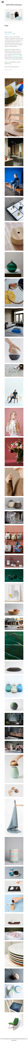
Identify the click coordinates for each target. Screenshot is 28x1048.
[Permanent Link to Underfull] (14, 933)
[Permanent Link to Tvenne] (14, 610)
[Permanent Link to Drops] (14, 265)
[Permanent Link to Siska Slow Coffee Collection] (14, 903)
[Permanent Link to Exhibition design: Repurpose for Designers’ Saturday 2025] (14, 152)
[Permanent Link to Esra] (14, 236)
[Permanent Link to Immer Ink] (14, 561)
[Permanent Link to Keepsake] (14, 790)
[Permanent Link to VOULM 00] (14, 209)
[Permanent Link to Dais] (14, 667)
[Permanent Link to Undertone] (14, 954)
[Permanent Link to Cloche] (14, 886)
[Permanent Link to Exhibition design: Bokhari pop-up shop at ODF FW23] (14, 539)
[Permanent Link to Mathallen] (14, 991)
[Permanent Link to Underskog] (14, 1006)
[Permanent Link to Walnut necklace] (14, 976)
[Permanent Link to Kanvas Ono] (14, 322)
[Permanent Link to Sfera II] (14, 705)
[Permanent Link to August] (14, 769)
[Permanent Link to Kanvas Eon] (14, 293)
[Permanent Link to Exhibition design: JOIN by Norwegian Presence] (14, 624)
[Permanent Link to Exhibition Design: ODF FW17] (14, 733)
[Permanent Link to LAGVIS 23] (14, 422)
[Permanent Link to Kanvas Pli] (14, 370)
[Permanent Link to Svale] (14, 920)
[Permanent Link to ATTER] (14, 92)
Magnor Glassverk (9, 33)
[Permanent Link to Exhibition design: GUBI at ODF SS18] (14, 747)
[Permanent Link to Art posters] (14, 593)
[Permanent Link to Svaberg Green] (14, 645)
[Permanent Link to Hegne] (14, 503)
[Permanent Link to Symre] (14, 452)
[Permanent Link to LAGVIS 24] (14, 392)
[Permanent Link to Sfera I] (14, 350)
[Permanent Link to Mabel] (14, 575)
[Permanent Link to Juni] (14, 851)
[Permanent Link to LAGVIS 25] (14, 182)
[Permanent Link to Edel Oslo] (14, 482)
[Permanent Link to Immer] (14, 873)
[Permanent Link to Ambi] (14, 122)
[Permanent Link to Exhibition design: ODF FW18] (14, 517)
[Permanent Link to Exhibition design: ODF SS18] (14, 719)
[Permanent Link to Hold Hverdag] (14, 686)
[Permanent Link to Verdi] (14, 817)
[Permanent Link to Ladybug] (14, 1023)
